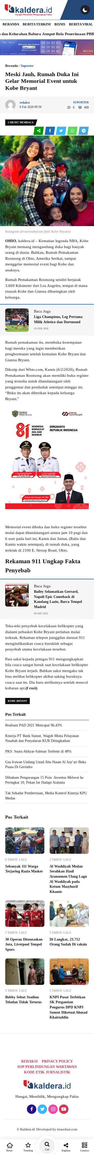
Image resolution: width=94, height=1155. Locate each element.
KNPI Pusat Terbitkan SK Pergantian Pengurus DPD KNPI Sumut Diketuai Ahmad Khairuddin (68, 1007)
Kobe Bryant (17, 700)
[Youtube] (63, 1109)
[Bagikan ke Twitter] (61, 131)
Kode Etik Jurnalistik (47, 1072)
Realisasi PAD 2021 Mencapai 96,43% (33, 725)
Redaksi (29, 1061)
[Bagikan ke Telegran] (83, 131)
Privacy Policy (57, 1061)
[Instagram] (52, 1109)
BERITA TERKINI (37, 24)
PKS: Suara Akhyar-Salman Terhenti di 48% (38, 751)
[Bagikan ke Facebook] (50, 131)
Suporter (27, 66)
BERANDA (11, 24)
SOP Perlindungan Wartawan (47, 1067)
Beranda (11, 66)
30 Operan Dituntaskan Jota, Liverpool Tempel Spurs (24, 944)
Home (9, 1150)
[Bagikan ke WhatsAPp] (72, 131)
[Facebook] (31, 1109)
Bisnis (59, 24)
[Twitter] (41, 1109)
